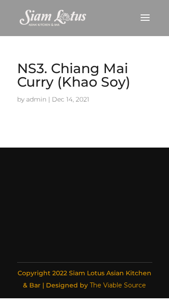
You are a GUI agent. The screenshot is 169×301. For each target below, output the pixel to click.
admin (36, 99)
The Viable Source (118, 285)
